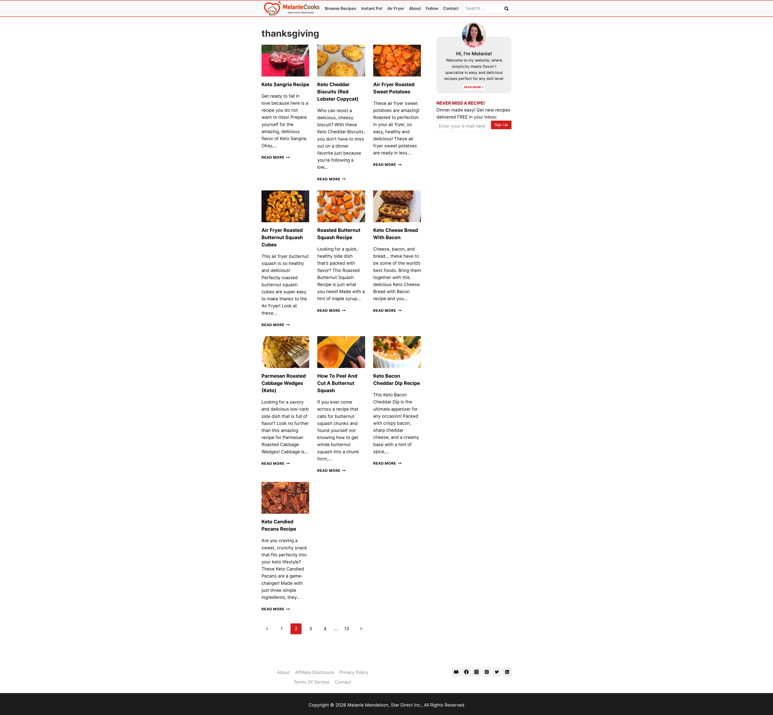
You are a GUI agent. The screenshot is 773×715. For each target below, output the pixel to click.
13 (346, 628)
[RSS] (507, 671)
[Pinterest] (486, 671)
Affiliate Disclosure (314, 672)
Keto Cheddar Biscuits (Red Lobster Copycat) (338, 92)
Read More (275, 157)
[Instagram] (476, 671)
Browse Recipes (340, 8)
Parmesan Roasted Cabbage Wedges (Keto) (283, 383)
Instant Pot (371, 8)
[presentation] (285, 60)
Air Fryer (395, 8)
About (415, 8)
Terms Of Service (312, 682)
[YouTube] (456, 671)
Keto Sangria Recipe (285, 84)
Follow (432, 8)
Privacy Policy (353, 672)
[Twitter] (496, 671)
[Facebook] (466, 671)
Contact (451, 8)
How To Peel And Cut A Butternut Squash (337, 383)
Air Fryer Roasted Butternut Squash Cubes (282, 237)
